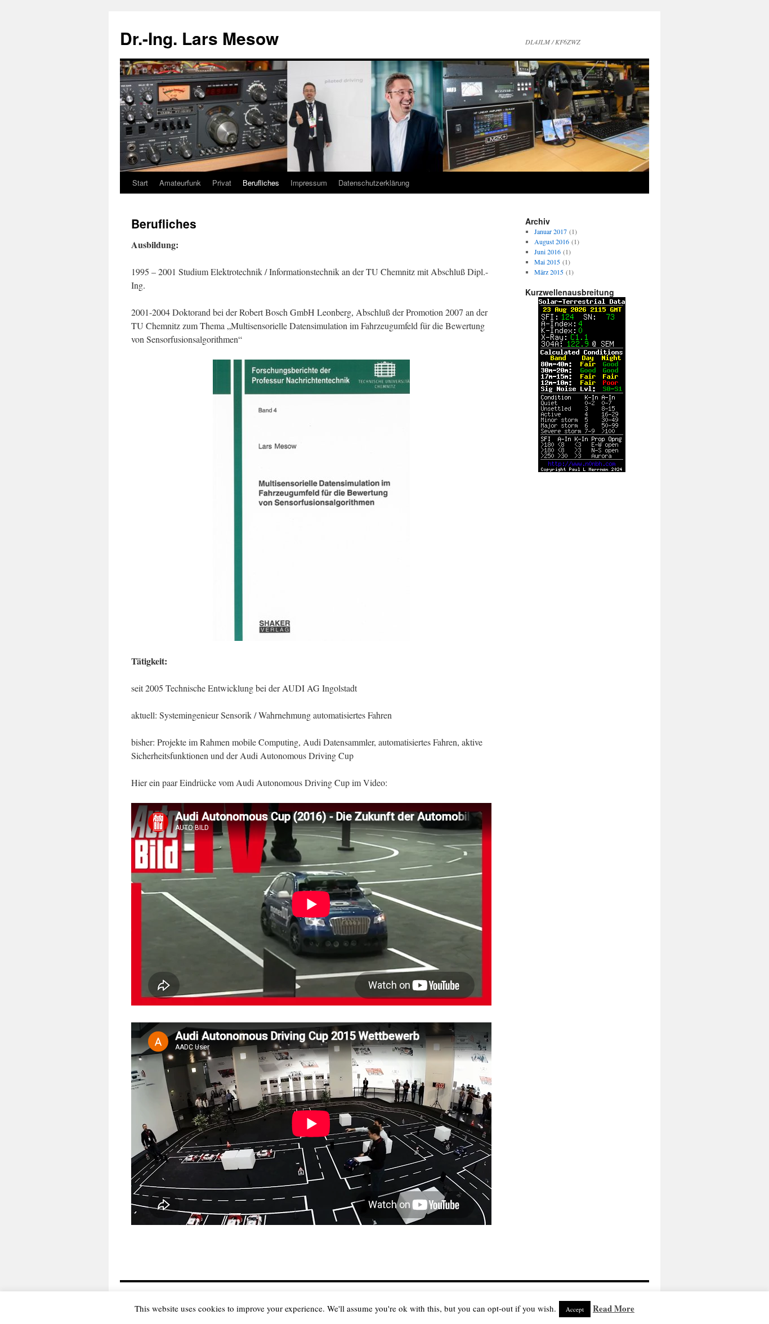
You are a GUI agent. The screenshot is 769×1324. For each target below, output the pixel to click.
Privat (221, 182)
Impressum (308, 182)
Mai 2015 (547, 261)
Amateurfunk (180, 182)
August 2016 (551, 241)
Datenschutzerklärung (373, 182)
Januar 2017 (550, 231)
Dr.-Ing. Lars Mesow (199, 38)
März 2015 (549, 271)
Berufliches (261, 182)
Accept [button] (575, 1309)
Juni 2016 (547, 251)
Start (140, 182)
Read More (613, 1308)
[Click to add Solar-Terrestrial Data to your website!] (581, 469)
